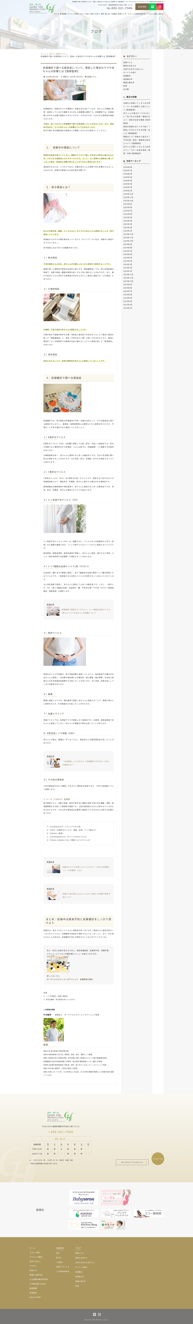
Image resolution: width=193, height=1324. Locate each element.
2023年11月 (128, 278)
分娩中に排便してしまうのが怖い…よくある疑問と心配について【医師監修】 (136, 106)
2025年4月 (127, 221)
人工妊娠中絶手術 (139, 14)
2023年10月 (128, 281)
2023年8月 (127, 288)
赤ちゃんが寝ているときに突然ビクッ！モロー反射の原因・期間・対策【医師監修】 (136, 149)
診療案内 (127, 76)
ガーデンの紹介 (129, 72)
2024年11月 (128, 237)
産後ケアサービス (124, 14)
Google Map (158, 1158)
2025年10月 (128, 200)
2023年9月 (127, 284)
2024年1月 (127, 271)
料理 (125, 86)
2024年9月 (127, 244)
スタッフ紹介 (85, 14)
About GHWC (35, 1297)
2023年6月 (127, 294)
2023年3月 (127, 304)
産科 (102, 14)
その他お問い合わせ (37, 1284)
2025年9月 (127, 204)
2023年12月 (128, 274)
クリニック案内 (35, 1257)
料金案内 (33, 1292)
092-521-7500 (62, 1132)
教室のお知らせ (129, 65)
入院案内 (114, 14)
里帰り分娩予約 (35, 1275)
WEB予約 (142, 6)
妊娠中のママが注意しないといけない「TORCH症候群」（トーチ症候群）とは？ (86, 868)
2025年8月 (127, 207)
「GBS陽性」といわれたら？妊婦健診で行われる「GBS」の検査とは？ (86, 763)
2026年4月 (127, 180)
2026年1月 (127, 190)
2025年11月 (128, 197)
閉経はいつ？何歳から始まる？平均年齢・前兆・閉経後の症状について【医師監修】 (136, 139)
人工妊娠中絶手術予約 (38, 1279)
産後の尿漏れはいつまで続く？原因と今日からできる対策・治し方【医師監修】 (136, 129)
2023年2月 (127, 308)
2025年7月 (127, 210)
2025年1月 (127, 231)
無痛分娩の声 (128, 82)
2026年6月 (127, 174)
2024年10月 (128, 241)
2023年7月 (127, 291)
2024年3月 (127, 264)
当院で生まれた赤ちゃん (133, 69)
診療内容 (60, 1248)
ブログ (78, 1248)
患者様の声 (128, 79)
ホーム (56, 14)
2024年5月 (127, 257)
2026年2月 (127, 187)
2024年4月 (127, 261)
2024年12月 (128, 234)
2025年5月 (127, 217)
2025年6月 (127, 214)
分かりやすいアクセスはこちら (132, 1162)
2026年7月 (127, 170)
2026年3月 (127, 184)
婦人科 (107, 14)
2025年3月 (127, 224)
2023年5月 (127, 298)
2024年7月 (127, 251)
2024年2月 (127, 267)
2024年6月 (127, 254)
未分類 (126, 89)
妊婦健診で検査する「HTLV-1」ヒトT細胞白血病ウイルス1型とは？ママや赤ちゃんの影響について (86, 611)
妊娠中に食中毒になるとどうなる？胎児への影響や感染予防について (86, 895)
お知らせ (33, 1270)
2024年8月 (127, 247)
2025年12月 (128, 194)
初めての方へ (95, 14)
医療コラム (92, 76)
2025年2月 (127, 227)
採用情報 (63, 14)
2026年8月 (127, 167)
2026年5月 (127, 177)
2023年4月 (127, 301)
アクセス (149, 14)
